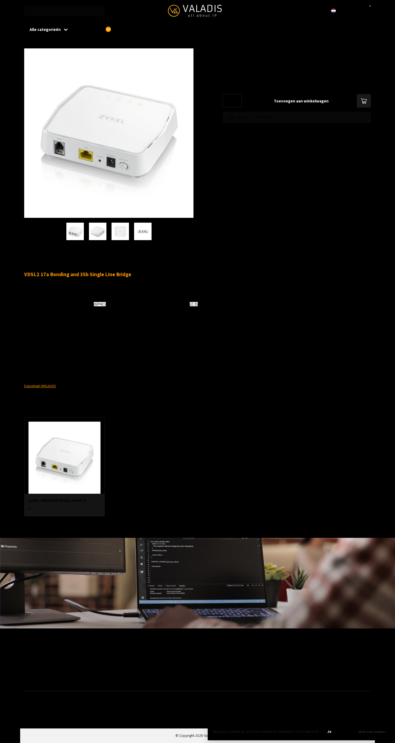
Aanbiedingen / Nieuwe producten (50, 652)
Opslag (204, 678)
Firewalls (31, 669)
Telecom (118, 661)
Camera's (206, 669)
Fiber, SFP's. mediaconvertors (134, 678)
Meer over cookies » (372, 731)
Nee (348, 731)
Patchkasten (208, 652)
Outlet (291, 652)
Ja (329, 731)
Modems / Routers (213, 661)
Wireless (118, 652)
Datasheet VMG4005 (40, 385)
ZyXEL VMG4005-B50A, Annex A (65, 42)
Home (28, 42)
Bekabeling (32, 661)
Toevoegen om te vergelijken (243, 128)
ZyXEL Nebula (122, 669)
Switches (31, 678)
